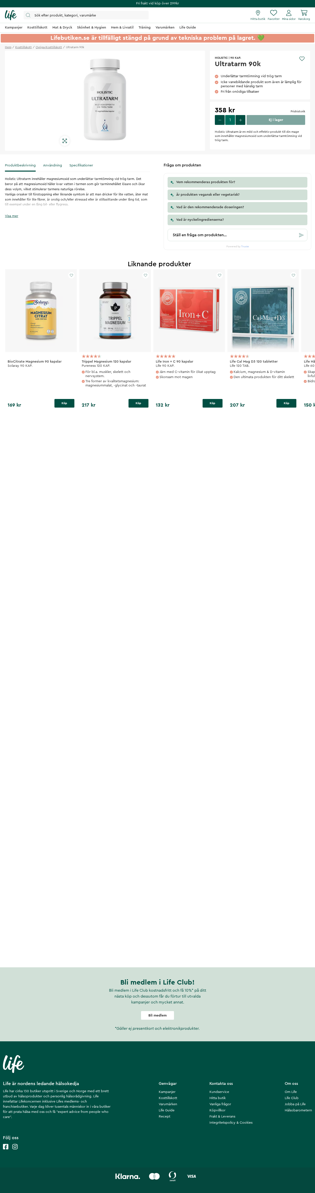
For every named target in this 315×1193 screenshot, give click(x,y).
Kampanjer (167, 1092)
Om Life (291, 1092)
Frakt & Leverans (222, 1116)
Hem (8, 47)
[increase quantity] (240, 120)
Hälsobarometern (298, 1110)
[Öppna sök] (86, 15)
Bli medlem (157, 1015)
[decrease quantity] (220, 120)
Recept (164, 1116)
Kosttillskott (168, 1098)
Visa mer (11, 216)
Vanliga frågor (220, 1104)
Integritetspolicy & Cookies (230, 1122)
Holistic (221, 57)
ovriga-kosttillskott (49, 47)
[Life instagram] (15, 1152)
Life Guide (166, 1110)
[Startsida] (10, 15)
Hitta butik (217, 1098)
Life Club (292, 1098)
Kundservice (219, 1092)
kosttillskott (23, 47)
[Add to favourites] (302, 59)
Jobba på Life (295, 1104)
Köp (64, 403)
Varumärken (168, 1104)
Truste (245, 246)
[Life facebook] (5, 1152)
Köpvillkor (217, 1110)
